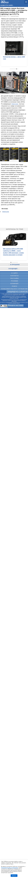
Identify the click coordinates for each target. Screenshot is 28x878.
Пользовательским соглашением (9, 867)
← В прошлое (14, 264)
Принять (14, 875)
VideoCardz (14, 104)
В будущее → (14, 268)
